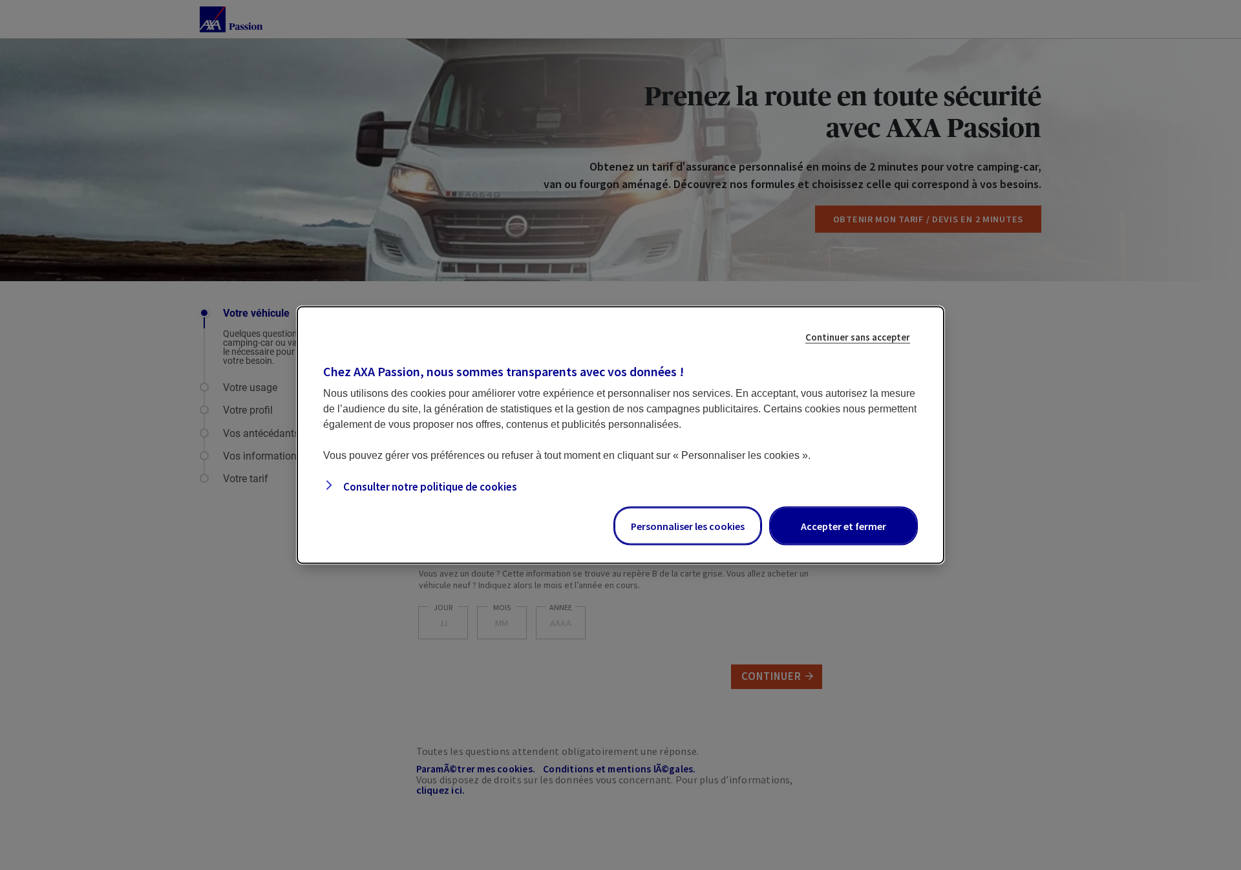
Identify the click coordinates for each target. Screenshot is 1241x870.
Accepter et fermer (843, 526)
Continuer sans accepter (857, 337)
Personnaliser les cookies (688, 526)
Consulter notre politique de (429, 487)
